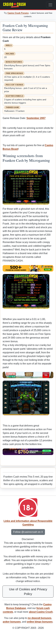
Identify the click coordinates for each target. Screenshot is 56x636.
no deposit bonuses (39, 618)
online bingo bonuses (40, 621)
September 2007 (36, 118)
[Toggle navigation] (50, 5)
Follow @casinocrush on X (28, 532)
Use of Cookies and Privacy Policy (28, 592)
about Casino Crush (41, 612)
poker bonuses (12, 621)
